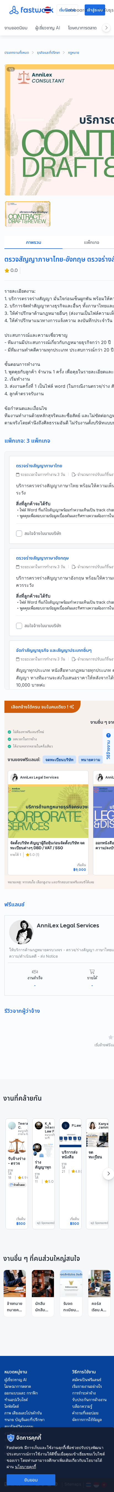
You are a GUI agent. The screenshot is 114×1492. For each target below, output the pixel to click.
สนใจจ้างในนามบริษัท (42, 534)
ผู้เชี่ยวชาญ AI (47, 27)
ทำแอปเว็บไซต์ (16, 1399)
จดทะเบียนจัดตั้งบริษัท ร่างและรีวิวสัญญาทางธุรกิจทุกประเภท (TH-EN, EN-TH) (97, 1176)
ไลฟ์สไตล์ (11, 1406)
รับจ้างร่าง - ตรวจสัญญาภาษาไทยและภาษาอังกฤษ (16, 1170)
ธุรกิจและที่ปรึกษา (48, 53)
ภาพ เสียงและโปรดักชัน (23, 1413)
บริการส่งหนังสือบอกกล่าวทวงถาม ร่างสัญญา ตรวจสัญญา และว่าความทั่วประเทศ (70, 1176)
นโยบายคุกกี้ (25, 1466)
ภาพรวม (33, 242)
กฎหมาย (73, 53)
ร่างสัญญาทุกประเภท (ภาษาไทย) (43, 1172)
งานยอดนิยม (15, 27)
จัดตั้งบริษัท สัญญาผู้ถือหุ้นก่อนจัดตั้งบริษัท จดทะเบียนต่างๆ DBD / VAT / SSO (47, 845)
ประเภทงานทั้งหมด (16, 53)
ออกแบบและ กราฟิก (21, 1393)
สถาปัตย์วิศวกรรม (18, 1426)
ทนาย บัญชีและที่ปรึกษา (24, 1419)
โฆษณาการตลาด (82, 27)
